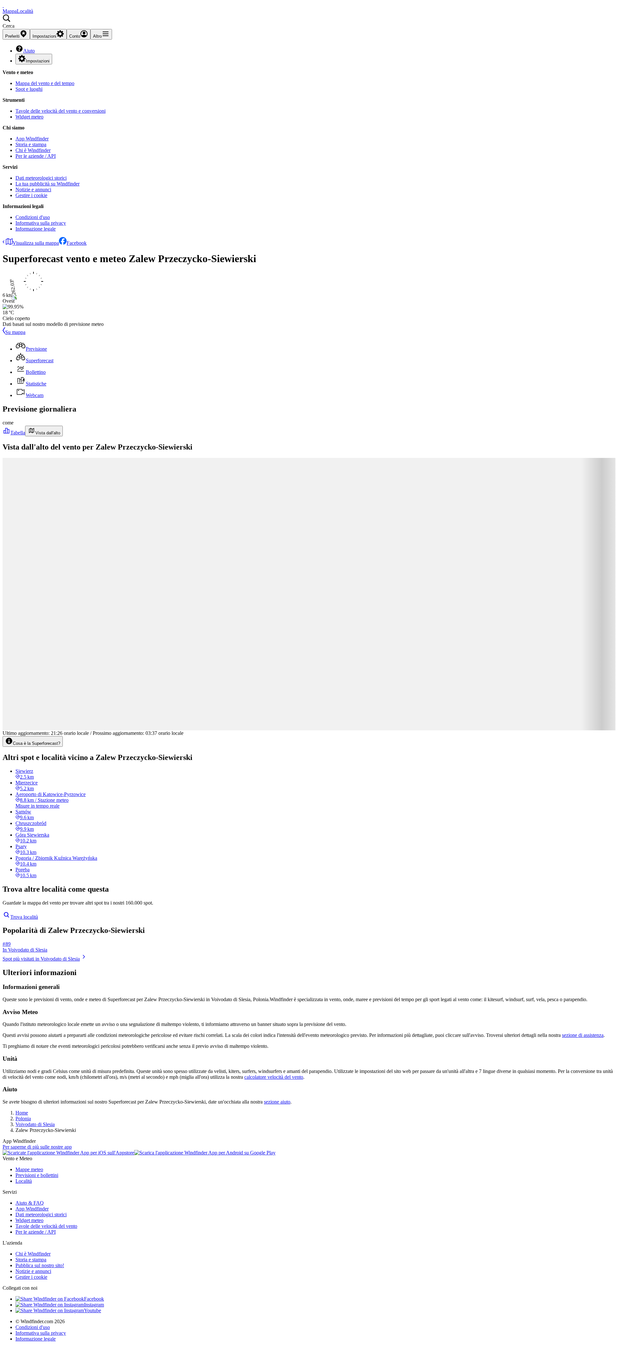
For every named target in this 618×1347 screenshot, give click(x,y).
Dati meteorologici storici (41, 178)
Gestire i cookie (31, 195)
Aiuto (29, 50)
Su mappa (15, 332)
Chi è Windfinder (33, 150)
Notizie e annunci (33, 189)
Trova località (24, 917)
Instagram (94, 1304)
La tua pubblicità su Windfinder (47, 183)
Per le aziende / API (35, 156)
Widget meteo (29, 116)
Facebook (77, 243)
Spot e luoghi (28, 89)
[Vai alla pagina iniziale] (3, 5)
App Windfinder (32, 138)
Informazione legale (35, 229)
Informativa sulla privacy (40, 223)
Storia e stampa (30, 144)
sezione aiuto (277, 1102)
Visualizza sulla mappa (36, 243)
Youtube (92, 1310)
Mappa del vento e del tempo (44, 83)
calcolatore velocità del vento (273, 1077)
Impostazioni (38, 61)
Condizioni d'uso (32, 217)
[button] (309, 21)
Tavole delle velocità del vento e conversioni (60, 111)
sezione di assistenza (583, 1035)
